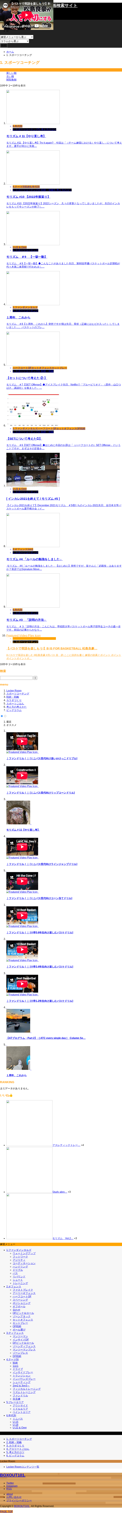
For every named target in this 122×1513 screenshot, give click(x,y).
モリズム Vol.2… (62, 1238)
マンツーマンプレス (24, 1349)
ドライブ (18, 1369)
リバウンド (19, 1276)
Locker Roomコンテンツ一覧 (22, 1466)
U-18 (15, 1424)
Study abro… (59, 1192)
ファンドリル (20, 1395)
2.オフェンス (13, 1286)
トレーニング (20, 1283)
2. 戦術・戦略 (14, 1442)
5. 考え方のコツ (15, 1452)
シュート (18, 1280)
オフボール (19, 1306)
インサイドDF (21, 1339)
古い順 (10, 76)
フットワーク (20, 1256)
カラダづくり (14, 700)
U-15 (15, 1422)
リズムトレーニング (24, 1392)
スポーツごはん (15, 703)
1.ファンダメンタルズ (18, 1250)
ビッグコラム (14, 710)
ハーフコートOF (22, 1296)
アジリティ (19, 1260)
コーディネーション (24, 1263)
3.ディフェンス (15, 1333)
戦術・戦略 (12, 697)
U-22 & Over (20, 1427)
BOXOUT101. (12, 1475)
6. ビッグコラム (15, 1455)
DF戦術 (17, 1356)
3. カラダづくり (15, 1445)
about (9, 1494)
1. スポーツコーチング (19, 1439)
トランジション (21, 1375)
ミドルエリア (20, 1408)
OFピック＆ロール (23, 1313)
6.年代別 (11, 1415)
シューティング (21, 1382)
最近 (8, 721)
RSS (9, 1488)
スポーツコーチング (17, 693)
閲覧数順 (11, 79)
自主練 (16, 1399)
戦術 (15, 1362)
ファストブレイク (23, 1290)
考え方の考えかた (16, 707)
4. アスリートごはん (17, 1449)
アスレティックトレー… (66, 1145)
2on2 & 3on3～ (21, 1385)
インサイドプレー (23, 1372)
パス (15, 1273)
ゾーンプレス (20, 1353)
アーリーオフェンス (24, 1293)
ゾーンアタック (21, 1316)
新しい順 (11, 73)
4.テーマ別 (12, 1359)
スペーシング (20, 1299)
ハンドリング (20, 1266)
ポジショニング (21, 1303)
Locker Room (13, 690)
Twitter (10, 1483)
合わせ (16, 1309)
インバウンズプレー (24, 1379)
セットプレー (20, 1323)
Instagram (11, 1486)
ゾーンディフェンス (24, 1346)
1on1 (15, 1366)
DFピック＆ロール (23, 1343)
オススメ (11, 725)
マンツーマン (20, 1336)
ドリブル (18, 1270)
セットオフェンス (23, 1319)
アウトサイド (20, 1405)
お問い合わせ (14, 1497)
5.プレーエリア (15, 1402)
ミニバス (18, 1418)
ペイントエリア (21, 1412)
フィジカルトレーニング (27, 1389)
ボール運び (19, 1329)
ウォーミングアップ (24, 1253)
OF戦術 (17, 1326)
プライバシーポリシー (19, 1500)
